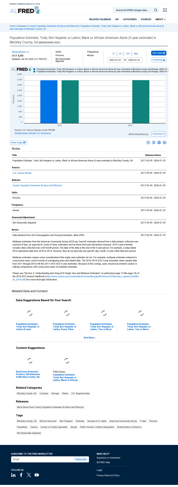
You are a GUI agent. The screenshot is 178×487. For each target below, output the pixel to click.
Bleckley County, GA (27, 393)
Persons (153, 421)
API (117, 19)
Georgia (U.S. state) (96, 421)
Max (136, 53)
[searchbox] (136, 10)
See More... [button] (90, 337)
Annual (74, 427)
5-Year (143, 421)
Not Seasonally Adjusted (29, 433)
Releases (22, 26)
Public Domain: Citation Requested (97, 427)
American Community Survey (123, 421)
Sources (146, 19)
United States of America (129, 427)
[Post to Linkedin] (164, 142)
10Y (128, 53)
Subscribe (81, 459)
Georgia (55, 393)
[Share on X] (148, 142)
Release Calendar (100, 19)
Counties (44, 393)
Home (13, 26)
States (65, 393)
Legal (99, 470)
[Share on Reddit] (159, 142)
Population (22, 427)
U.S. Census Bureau (22, 173)
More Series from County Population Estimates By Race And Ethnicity (50, 407)
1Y (113, 53)
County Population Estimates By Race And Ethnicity (53, 26)
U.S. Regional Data (80, 393)
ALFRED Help (103, 462)
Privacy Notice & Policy (108, 475)
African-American (48, 421)
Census (34, 427)
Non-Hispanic (66, 421)
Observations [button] (19, 52)
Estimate (80, 421)
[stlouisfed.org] (25, 3)
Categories (130, 19)
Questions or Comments (108, 457)
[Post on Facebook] (153, 142)
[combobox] (136, 10)
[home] (25, 10)
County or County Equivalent (54, 427)
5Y (120, 53)
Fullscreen (157, 133)
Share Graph (17, 142)
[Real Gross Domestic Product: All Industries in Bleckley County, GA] (30, 361)
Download (158, 59)
